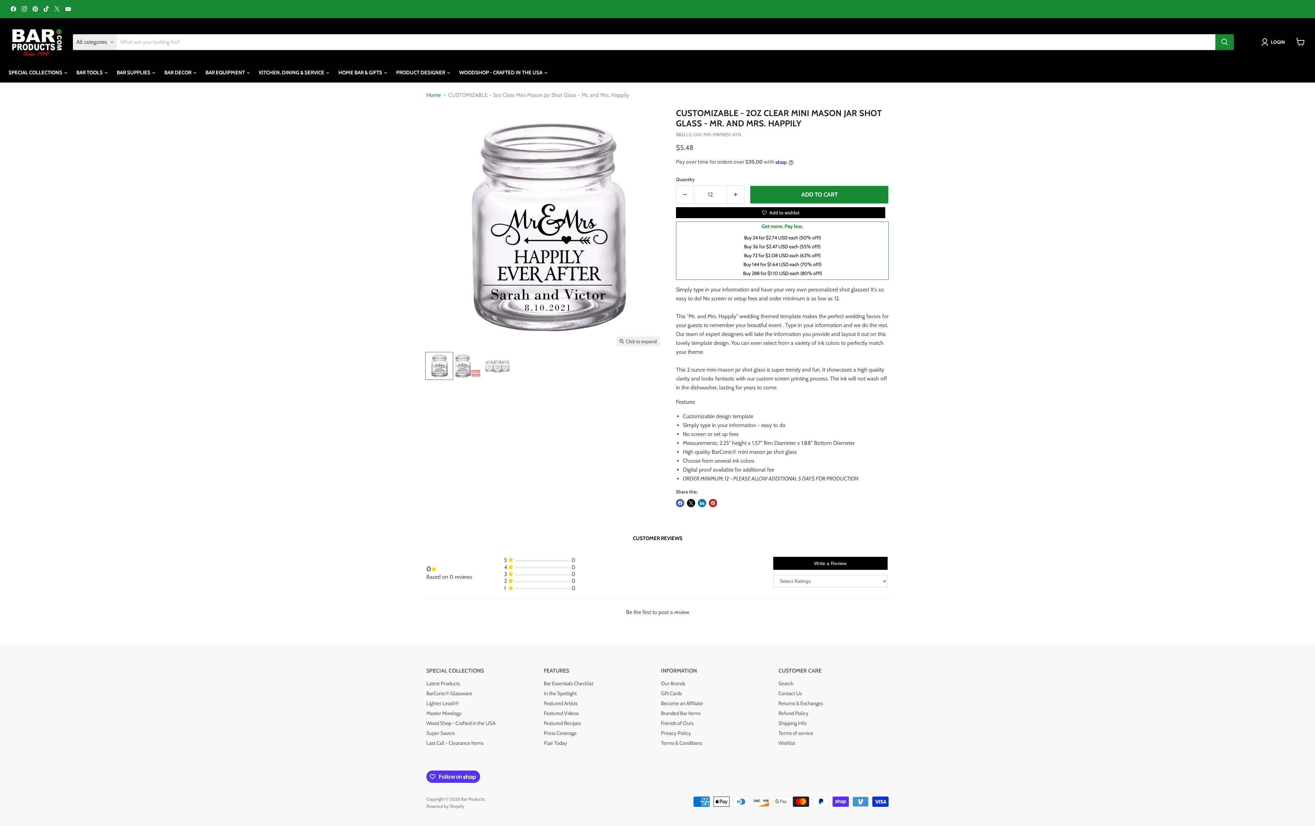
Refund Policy (793, 713)
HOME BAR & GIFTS (360, 73)
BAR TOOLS (90, 73)
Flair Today (555, 743)
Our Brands (673, 683)
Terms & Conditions (681, 743)
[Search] (1224, 42)
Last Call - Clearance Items (455, 743)
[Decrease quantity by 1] (684, 195)
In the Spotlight (560, 693)
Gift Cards (671, 693)
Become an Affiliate (682, 703)
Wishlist (786, 743)
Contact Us (790, 693)
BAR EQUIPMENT (225, 73)
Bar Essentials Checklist (568, 683)
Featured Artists (560, 703)
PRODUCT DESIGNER (421, 73)
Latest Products (443, 683)
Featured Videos (561, 713)
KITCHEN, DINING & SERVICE (292, 73)
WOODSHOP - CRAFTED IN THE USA (501, 73)
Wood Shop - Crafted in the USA (461, 723)
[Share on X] (691, 503)
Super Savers (440, 733)
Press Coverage (560, 733)
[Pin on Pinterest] (713, 503)
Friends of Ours (677, 723)
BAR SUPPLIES (134, 73)
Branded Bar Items (681, 713)
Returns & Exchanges (800, 703)
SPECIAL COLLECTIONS (36, 73)
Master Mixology (444, 713)
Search (785, 683)
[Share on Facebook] (680, 503)
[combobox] (666, 42)
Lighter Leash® (442, 703)
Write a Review (830, 563)
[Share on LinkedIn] (702, 503)
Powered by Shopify (445, 806)
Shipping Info (792, 723)
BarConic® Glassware (449, 693)
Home (433, 95)
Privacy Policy (676, 733)
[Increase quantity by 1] (735, 195)
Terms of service (795, 733)
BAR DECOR (178, 73)
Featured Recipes (562, 723)
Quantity (685, 179)
